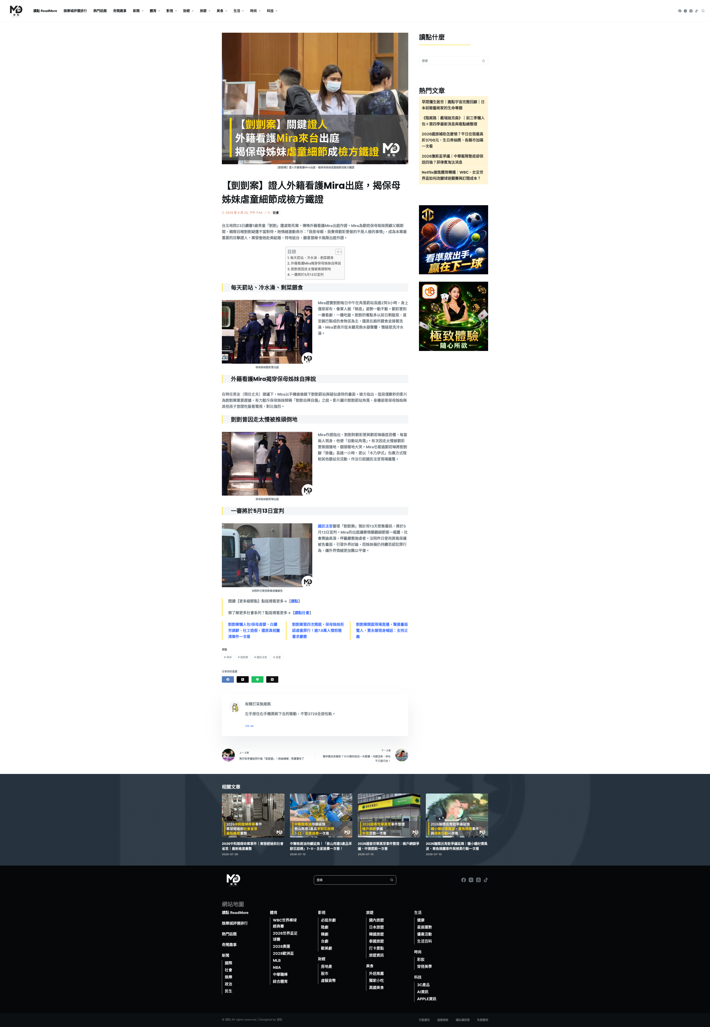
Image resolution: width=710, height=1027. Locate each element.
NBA (277, 967)
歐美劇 (326, 948)
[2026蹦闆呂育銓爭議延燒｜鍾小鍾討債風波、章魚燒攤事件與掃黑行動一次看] (457, 815)
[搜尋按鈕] (483, 60)
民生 (228, 991)
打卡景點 (376, 948)
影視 (169, 11)
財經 (186, 11)
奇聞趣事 (119, 11)
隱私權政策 (463, 1020)
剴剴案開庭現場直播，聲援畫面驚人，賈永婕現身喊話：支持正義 (382, 630)
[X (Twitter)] (243, 679)
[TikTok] (696, 10)
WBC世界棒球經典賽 (285, 923)
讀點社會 (302, 613)
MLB (277, 960)
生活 (237, 11)
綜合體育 (280, 981)
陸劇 (324, 927)
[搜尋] (703, 10)
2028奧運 (281, 946)
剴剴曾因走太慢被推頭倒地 (311, 269)
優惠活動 (424, 934)
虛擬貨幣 (328, 980)
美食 (220, 11)
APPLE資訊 (426, 999)
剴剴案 (243, 657)
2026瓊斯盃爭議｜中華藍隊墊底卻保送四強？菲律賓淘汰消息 (452, 159)
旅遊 (203, 11)
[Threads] (690, 10)
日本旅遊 (376, 927)
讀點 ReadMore (45, 11)
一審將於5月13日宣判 (307, 275)
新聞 (136, 11)
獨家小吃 (376, 980)
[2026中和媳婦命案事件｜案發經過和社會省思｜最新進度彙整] (253, 815)
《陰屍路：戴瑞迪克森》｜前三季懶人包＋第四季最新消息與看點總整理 (453, 121)
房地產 (326, 966)
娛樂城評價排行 (75, 11)
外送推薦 (376, 973)
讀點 (294, 601)
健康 (421, 920)
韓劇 (324, 934)
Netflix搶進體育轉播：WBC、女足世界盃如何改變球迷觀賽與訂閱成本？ (452, 175)
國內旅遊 (376, 920)
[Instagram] (685, 10)
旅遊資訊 (376, 955)
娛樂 (228, 977)
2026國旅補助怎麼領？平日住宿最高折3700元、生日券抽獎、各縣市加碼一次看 (452, 140)
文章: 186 (249, 726)
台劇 (324, 941)
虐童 (277, 657)
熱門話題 (100, 11)
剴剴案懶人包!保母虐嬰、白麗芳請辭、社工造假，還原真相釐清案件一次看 (254, 630)
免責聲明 (482, 1020)
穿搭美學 (424, 966)
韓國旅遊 (376, 934)
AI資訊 (422, 992)
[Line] (257, 679)
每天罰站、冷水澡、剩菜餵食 (312, 258)
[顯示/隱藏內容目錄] (337, 252)
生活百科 (424, 941)
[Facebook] (679, 10)
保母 (228, 657)
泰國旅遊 (376, 941)
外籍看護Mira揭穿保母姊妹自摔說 (316, 263)
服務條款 (442, 1020)
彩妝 (421, 959)
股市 (324, 973)
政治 (228, 984)
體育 (153, 11)
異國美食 (376, 987)
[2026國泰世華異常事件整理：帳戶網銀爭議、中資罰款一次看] (389, 815)
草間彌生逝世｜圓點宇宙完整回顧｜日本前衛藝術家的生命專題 (453, 105)
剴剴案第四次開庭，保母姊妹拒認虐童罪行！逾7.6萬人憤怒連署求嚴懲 (318, 630)
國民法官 (325, 526)
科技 (270, 11)
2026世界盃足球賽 (285, 936)
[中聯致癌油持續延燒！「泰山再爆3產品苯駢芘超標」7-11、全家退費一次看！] (321, 815)
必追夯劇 (328, 920)
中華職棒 (280, 974)
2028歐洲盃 (283, 953)
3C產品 (423, 985)
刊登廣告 (424, 1020)
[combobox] (449, 60)
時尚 (253, 11)
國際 (228, 963)
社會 (276, 212)
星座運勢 (424, 927)
